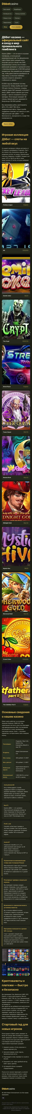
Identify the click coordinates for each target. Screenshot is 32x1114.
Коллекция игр (7, 13)
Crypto (16, 22)
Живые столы (7, 18)
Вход (5, 27)
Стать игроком (16, 27)
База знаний (6, 9)
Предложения (7, 22)
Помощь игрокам (20, 13)
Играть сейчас (8, 124)
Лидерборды (17, 9)
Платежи (17, 18)
